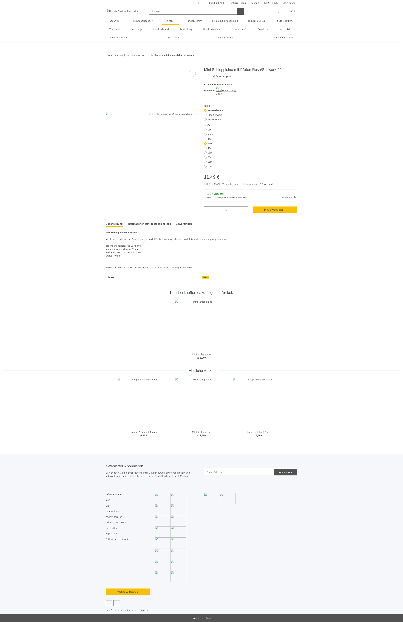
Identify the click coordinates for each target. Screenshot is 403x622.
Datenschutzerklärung (160, 472)
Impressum (112, 533)
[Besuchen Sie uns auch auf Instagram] (116, 603)
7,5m (210, 134)
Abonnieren (285, 472)
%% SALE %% (271, 2)
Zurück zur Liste (115, 55)
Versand (268, 184)
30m (210, 157)
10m (210, 138)
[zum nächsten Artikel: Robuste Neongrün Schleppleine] (294, 55)
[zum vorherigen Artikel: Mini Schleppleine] (287, 55)
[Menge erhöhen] (244, 210)
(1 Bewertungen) (222, 76)
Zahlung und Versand (117, 522)
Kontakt (255, 2)
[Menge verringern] (207, 210)
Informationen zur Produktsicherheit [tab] (149, 224)
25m (210, 152)
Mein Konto (289, 2)
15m (210, 148)
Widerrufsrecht (114, 516)
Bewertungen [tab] (184, 224)
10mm (205, 277)
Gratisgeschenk (238, 2)
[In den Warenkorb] (108, 65)
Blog (108, 505)
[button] (272, 11)
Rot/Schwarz (214, 119)
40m (210, 166)
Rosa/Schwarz (215, 110)
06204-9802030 (216, 2)
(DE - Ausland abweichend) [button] (235, 197)
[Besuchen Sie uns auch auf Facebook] (109, 603)
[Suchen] (240, 11)
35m (210, 161)
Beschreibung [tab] (114, 224)
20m (210, 143)
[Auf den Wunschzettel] (192, 73)
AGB (108, 500)
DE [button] (199, 2)
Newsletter (111, 528)
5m (209, 129)
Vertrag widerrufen (127, 591)
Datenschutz (112, 511)
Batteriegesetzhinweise (118, 539)
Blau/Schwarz (215, 114)
